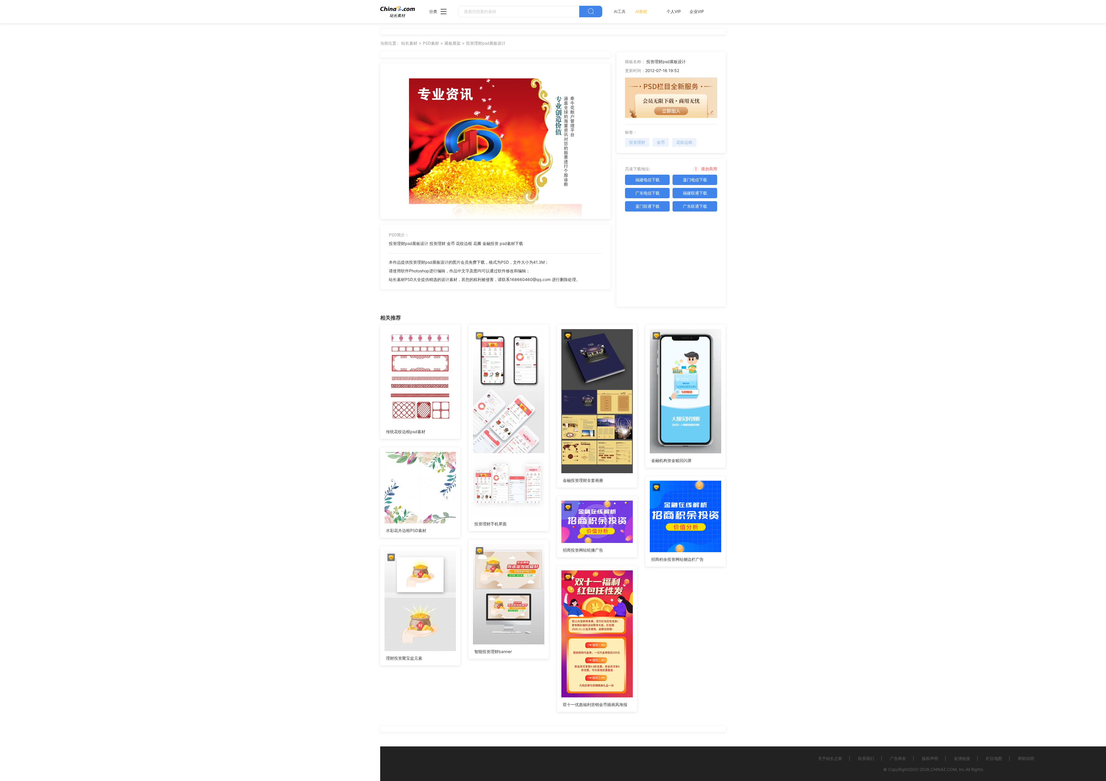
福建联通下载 (695, 192)
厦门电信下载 (695, 179)
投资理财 (637, 142)
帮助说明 (1026, 758)
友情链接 (962, 758)
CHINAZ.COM (944, 769)
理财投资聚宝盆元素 (404, 658)
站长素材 (409, 43)
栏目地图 (994, 758)
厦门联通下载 (647, 206)
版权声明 (930, 758)
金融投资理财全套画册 (583, 480)
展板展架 (452, 43)
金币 (661, 142)
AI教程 (641, 11)
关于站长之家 (830, 758)
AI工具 (620, 11)
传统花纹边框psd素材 (405, 431)
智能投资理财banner (493, 651)
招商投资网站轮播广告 (583, 550)
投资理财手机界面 (490, 523)
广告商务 (898, 758)
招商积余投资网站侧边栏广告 (677, 559)
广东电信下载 (647, 192)
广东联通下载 (695, 206)
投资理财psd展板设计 (485, 43)
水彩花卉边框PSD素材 (406, 530)
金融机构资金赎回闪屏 (671, 460)
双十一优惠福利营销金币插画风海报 (595, 704)
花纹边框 (684, 142)
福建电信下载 (647, 179)
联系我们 (866, 758)
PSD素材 (431, 43)
